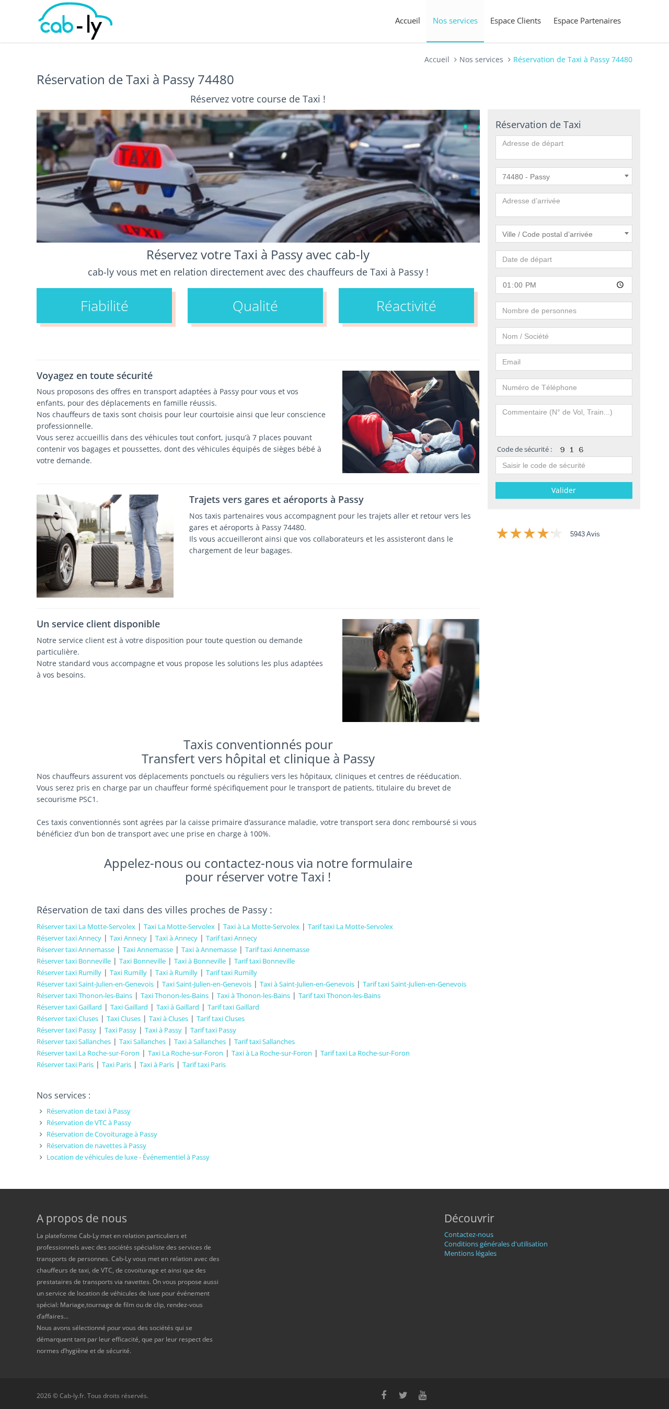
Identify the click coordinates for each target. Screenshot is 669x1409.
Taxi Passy (120, 1030)
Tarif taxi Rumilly (231, 972)
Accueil (407, 20)
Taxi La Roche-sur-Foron (185, 1053)
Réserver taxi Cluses (67, 1018)
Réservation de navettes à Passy (96, 1145)
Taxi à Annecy (176, 938)
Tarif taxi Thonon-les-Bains (339, 995)
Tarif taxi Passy (213, 1030)
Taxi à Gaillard (177, 1007)
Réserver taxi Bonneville (74, 961)
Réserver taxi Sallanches (74, 1041)
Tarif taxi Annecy (231, 938)
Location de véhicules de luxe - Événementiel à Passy (128, 1157)
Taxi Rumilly (128, 972)
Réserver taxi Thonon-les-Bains (84, 995)
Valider (563, 490)
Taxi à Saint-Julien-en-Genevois (307, 984)
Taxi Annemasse (148, 949)
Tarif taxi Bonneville (264, 961)
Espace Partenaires (587, 20)
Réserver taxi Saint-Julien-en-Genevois (95, 984)
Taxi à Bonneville (200, 961)
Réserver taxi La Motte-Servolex (86, 926)
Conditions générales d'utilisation (496, 1243)
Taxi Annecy (128, 938)
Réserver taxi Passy (66, 1030)
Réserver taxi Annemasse (75, 949)
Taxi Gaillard (129, 1007)
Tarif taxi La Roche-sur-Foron (365, 1053)
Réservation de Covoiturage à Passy (102, 1134)
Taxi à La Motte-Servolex (261, 926)
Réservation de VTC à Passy (89, 1122)
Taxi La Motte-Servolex (179, 926)
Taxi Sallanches (142, 1041)
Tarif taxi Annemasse (277, 949)
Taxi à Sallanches (200, 1041)
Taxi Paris (116, 1064)
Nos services (455, 20)
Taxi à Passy (163, 1030)
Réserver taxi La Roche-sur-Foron (88, 1053)
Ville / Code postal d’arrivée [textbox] (547, 234)
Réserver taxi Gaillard (69, 1007)
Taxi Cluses (124, 1018)
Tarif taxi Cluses (221, 1018)
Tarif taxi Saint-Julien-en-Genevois (414, 984)
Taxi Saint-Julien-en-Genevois (206, 984)
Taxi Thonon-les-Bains (175, 995)
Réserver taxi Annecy (69, 938)
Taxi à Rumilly (176, 972)
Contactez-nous (468, 1234)
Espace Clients (515, 20)
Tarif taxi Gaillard (233, 1007)
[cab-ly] (76, 21)
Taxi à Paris (157, 1064)
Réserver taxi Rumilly (69, 972)
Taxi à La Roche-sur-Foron (272, 1053)
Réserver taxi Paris (65, 1064)
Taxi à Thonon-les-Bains (253, 995)
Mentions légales (470, 1253)
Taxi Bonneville (142, 961)
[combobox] (564, 176)
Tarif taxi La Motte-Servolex (350, 926)
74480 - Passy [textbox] (526, 177)
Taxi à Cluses (168, 1018)
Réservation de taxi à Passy (89, 1111)
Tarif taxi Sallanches (264, 1041)
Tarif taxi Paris (204, 1064)
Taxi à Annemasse (209, 949)
